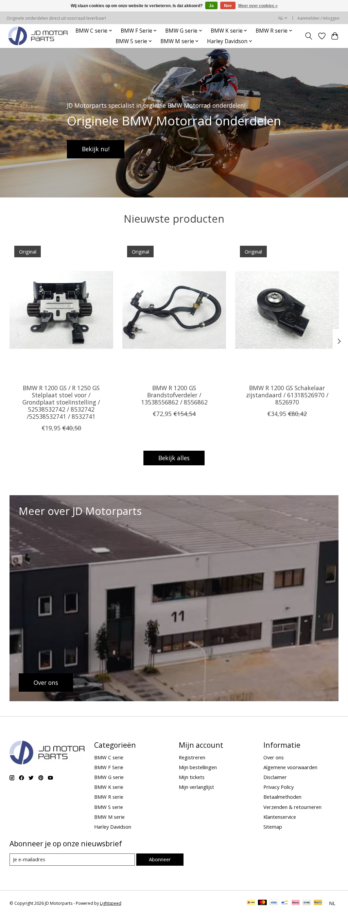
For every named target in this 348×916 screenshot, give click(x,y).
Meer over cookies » (258, 5)
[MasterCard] (262, 903)
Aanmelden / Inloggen (318, 18)
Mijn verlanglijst (196, 786)
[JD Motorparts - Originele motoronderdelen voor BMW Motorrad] (38, 36)
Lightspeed (110, 903)
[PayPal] (318, 903)
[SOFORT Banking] (296, 903)
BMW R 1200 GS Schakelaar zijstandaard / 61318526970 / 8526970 (287, 395)
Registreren (192, 757)
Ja (211, 5)
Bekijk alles (174, 458)
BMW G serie (109, 777)
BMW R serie (108, 796)
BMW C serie (108, 757)
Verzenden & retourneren (292, 806)
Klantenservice (279, 816)
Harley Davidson (112, 826)
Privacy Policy (278, 786)
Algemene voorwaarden (290, 767)
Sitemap (272, 826)
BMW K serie (108, 786)
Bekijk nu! (95, 149)
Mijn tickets (192, 777)
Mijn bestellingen (198, 767)
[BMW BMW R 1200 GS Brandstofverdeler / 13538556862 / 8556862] (174, 310)
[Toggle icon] (308, 36)
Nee (228, 5)
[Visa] (273, 903)
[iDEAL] (251, 903)
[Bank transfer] (306, 903)
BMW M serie (109, 816)
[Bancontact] (284, 903)
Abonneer (160, 859)
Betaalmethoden (282, 796)
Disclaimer (275, 777)
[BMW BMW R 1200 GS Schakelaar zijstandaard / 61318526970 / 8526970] (287, 310)
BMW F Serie (108, 767)
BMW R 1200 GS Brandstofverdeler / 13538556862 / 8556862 (174, 395)
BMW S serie (108, 806)
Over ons (273, 757)
